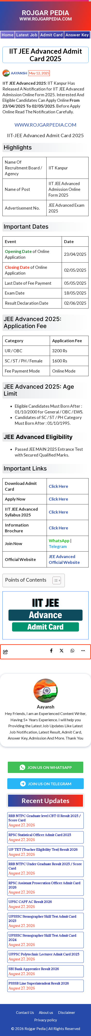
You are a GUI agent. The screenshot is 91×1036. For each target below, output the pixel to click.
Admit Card (51, 34)
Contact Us (25, 1012)
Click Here (58, 499)
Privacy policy (45, 1020)
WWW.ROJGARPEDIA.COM (45, 125)
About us (46, 1012)
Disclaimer (66, 1012)
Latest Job (26, 34)
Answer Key (77, 34)
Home (7, 34)
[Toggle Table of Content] (54, 580)
